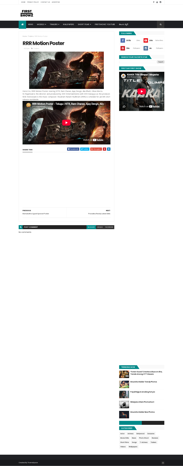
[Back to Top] (163, 463)
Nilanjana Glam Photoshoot (142, 402)
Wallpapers (68, 24)
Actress (130, 434)
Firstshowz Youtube (105, 24)
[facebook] (153, 2)
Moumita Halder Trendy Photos (143, 382)
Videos (123, 447)
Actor (122, 434)
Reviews (155, 438)
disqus (100, 227)
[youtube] (157, 2)
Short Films (83, 24)
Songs (134, 442)
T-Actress (144, 442)
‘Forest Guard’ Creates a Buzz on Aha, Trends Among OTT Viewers (146, 372)
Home (23, 2)
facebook (109, 227)
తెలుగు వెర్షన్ (123, 24)
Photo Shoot (144, 438)
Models (40, 24)
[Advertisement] (119, 12)
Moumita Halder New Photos (142, 412)
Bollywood (140, 434)
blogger (91, 227)
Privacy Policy (33, 2)
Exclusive (151, 434)
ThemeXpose (33, 463)
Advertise (56, 2)
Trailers (54, 24)
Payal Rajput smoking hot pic (142, 392)
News (30, 24)
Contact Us (45, 2)
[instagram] (160, 2)
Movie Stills (124, 438)
